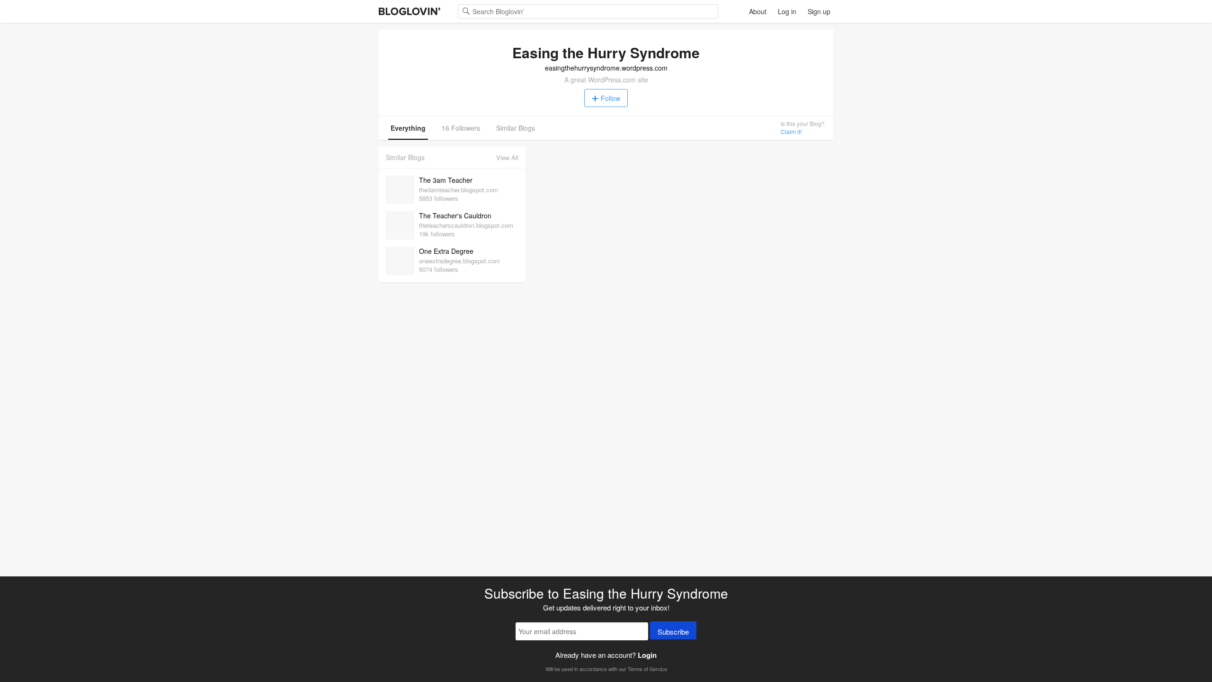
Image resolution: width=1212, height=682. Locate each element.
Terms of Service (647, 669)
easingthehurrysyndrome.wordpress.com (606, 67)
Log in (787, 11)
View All (507, 157)
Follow (610, 98)
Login (647, 655)
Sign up (819, 11)
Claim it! (791, 131)
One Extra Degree (446, 251)
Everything (408, 128)
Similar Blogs (515, 128)
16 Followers (461, 128)
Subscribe (673, 632)
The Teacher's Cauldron (455, 215)
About (757, 11)
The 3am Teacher (445, 180)
